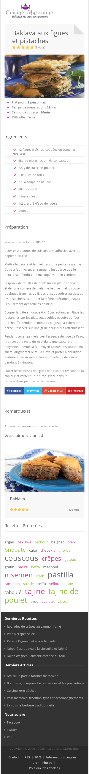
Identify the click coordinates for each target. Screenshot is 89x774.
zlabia (63, 601)
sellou (54, 583)
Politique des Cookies (44, 768)
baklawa (24, 542)
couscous (21, 557)
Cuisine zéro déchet (21, 690)
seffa (41, 583)
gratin (9, 566)
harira (23, 566)
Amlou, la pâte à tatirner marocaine (32, 676)
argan (9, 542)
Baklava (17, 499)
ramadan (12, 583)
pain (40, 575)
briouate (15, 549)
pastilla (60, 574)
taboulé (13, 592)
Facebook (15, 391)
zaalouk (48, 601)
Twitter (34, 391)
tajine (35, 591)
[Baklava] (44, 490)
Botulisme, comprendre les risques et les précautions (45, 683)
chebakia (47, 550)
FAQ (38, 757)
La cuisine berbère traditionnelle (30, 705)
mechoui (50, 566)
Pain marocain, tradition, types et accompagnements (45, 698)
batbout (41, 542)
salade (28, 583)
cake (33, 550)
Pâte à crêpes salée (21, 634)
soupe (68, 583)
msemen (19, 574)
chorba (64, 550)
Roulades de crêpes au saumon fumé (34, 626)
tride (34, 601)
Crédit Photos (42, 763)
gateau (70, 559)
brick (71, 542)
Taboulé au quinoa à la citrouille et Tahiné (37, 648)
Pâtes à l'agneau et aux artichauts (31, 641)
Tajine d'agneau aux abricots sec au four (36, 656)
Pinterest (76, 391)
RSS (9, 737)
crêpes (51, 558)
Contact (13, 757)
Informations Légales (61, 757)
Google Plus (55, 391)
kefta (35, 566)
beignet (57, 542)
